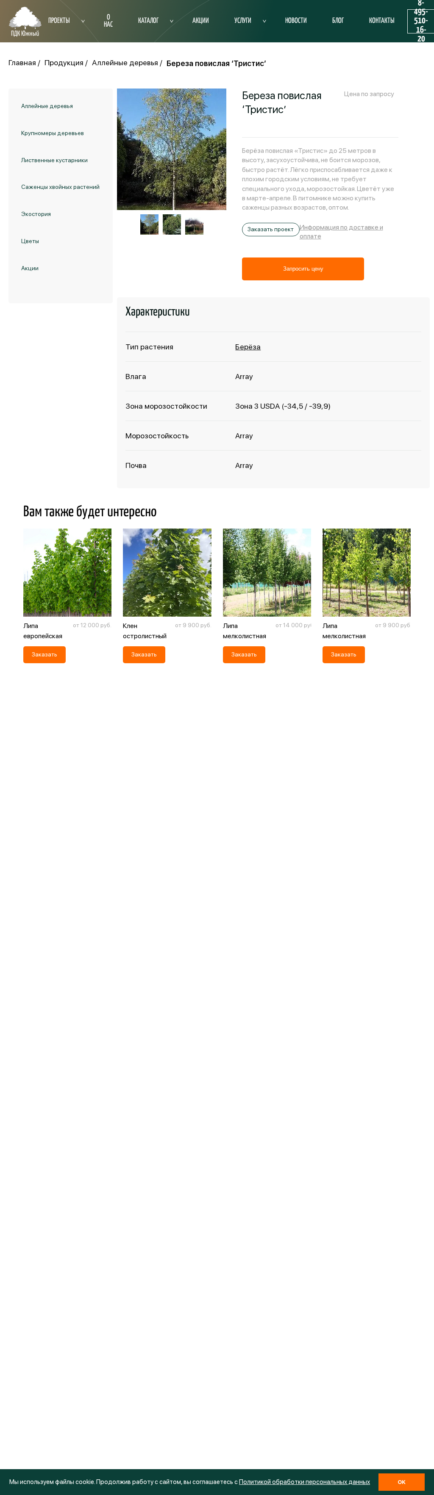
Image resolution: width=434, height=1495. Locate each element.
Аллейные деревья (47, 105)
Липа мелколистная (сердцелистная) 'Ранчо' (249, 641)
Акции (200, 21)
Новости (296, 21)
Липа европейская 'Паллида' (42, 636)
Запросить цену (303, 269)
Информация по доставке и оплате (341, 231)
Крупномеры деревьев (52, 133)
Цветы (30, 241)
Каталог (148, 21)
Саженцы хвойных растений (60, 186)
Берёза (248, 346)
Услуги (242, 21)
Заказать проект (271, 229)
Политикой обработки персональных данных (304, 1482)
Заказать (44, 654)
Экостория (36, 213)
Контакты (382, 21)
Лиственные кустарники (54, 160)
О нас (108, 21)
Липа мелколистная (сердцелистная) (349, 636)
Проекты (59, 21)
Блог (338, 21)
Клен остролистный (145, 631)
